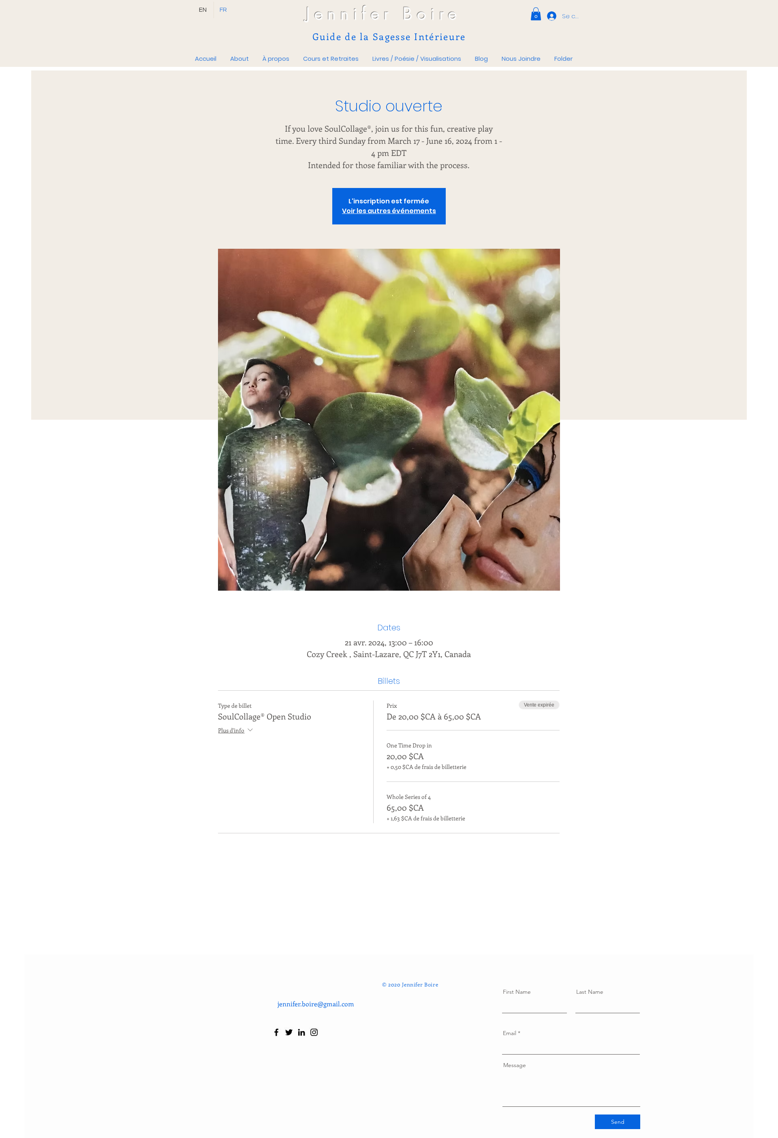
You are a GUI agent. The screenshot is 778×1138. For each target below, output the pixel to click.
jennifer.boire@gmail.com (316, 1003)
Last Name (589, 992)
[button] (535, 13)
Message (514, 1065)
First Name (517, 992)
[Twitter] (289, 1032)
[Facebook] (276, 1032)
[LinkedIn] (301, 1032)
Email (509, 1033)
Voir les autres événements (389, 211)
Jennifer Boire (383, 13)
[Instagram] (314, 1032)
